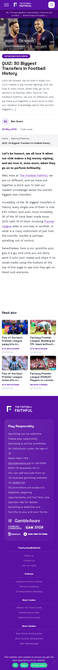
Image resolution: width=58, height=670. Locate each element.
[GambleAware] (27, 520)
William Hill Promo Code (29, 607)
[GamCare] (14, 534)
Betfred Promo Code (29, 617)
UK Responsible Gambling (29, 591)
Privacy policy (39, 665)
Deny (24, 665)
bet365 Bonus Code (29, 612)
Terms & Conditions (29, 586)
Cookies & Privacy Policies (29, 581)
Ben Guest (17, 121)
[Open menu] (6, 5)
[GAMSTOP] (34, 527)
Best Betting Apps (29, 643)
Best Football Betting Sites (29, 638)
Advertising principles (34, 15)
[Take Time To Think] (36, 534)
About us (29, 555)
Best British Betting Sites (29, 633)
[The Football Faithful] (22, 5)
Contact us (29, 560)
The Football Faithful (33, 175)
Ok (15, 665)
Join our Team (29, 565)
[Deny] (54, 661)
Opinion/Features (16, 56)
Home (5, 138)
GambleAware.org (19, 463)
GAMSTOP (18, 482)
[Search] (51, 5)
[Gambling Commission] (14, 527)
